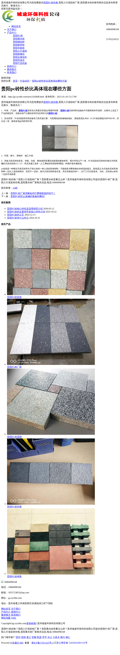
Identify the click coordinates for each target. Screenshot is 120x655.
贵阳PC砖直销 (14, 436)
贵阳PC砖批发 (14, 297)
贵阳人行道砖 (20, 51)
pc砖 (15, 188)
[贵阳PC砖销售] (51, 573)
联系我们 (11, 72)
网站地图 (6, 618)
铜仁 (68, 637)
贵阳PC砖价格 (50, 2)
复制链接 (31, 623)
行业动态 (24, 81)
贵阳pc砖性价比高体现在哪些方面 (49, 81)
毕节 (44, 637)
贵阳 (23, 637)
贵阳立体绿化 (20, 57)
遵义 (28, 637)
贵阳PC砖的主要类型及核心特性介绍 (26, 211)
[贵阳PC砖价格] (51, 504)
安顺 (34, 637)
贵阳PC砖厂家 (14, 367)
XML (13, 618)
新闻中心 (11, 66)
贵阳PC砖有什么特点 (18, 218)
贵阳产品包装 (20, 63)
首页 (15, 81)
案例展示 (11, 69)
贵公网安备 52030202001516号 (72, 643)
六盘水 (56, 637)
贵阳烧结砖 (19, 41)
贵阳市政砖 (19, 48)
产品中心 (11, 32)
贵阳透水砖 (19, 38)
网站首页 (16, 26)
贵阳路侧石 (19, 54)
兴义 (49, 637)
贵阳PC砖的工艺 (15, 215)
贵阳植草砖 (19, 45)
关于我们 (11, 29)
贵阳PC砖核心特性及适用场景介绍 (25, 208)
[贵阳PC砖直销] (51, 434)
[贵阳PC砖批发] (51, 294)
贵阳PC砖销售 (14, 576)
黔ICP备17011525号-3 (43, 643)
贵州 (18, 637)
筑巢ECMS (17, 643)
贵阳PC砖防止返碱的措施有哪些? (28, 196)
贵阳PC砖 (18, 35)
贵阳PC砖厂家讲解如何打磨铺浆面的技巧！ (33, 193)
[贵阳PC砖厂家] (51, 364)
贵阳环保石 (19, 60)
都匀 (62, 637)
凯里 (39, 637)
